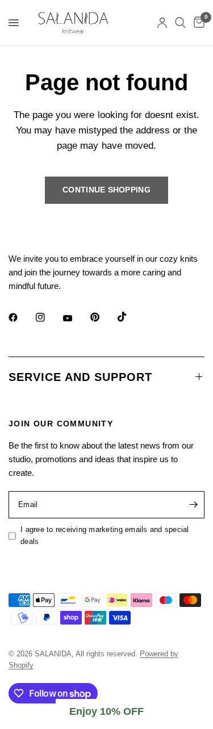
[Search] (180, 22)
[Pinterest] (102, 316)
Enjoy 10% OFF (106, 711)
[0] (197, 22)
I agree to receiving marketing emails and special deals (104, 535)
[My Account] (162, 22)
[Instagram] (48, 317)
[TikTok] (130, 316)
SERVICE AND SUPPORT (80, 377)
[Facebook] (21, 317)
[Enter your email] (193, 504)
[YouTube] (75, 318)
